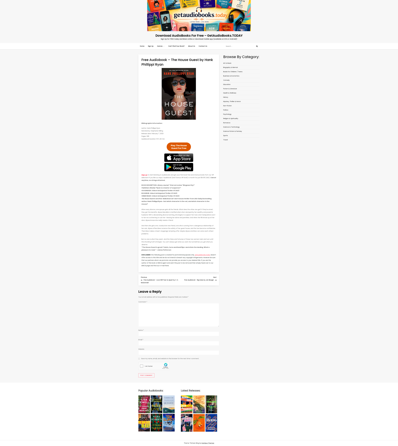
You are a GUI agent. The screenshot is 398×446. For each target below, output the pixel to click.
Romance (226, 123)
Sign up (144, 175)
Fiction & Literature (230, 89)
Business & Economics (231, 76)
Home (142, 46)
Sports (225, 135)
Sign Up (150, 46)
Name (141, 330)
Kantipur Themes (208, 443)
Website (141, 349)
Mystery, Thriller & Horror (232, 101)
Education (227, 84)
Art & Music (227, 63)
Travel (225, 140)
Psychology (227, 114)
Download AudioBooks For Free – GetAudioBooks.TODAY (199, 35)
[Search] (257, 46)
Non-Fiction (227, 106)
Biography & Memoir (230, 67)
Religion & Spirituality (230, 118)
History (225, 97)
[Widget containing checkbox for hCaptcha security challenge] (154, 366)
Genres (160, 46)
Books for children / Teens (232, 72)
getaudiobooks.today (202, 255)
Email (140, 340)
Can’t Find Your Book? (176, 46)
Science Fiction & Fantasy (232, 131)
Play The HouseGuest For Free (179, 147)
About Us (191, 46)
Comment (142, 302)
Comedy (226, 80)
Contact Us (203, 46)
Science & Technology (231, 127)
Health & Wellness (229, 93)
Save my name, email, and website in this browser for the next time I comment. (170, 359)
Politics (225, 110)
